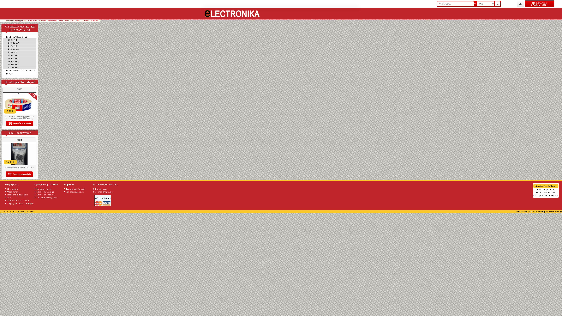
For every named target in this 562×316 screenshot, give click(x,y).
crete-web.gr (555, 212)
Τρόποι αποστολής (45, 195)
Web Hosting (538, 212)
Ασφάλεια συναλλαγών (18, 201)
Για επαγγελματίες (74, 192)
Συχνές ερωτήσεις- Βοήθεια (20, 203)
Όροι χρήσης (13, 192)
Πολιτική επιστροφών (47, 198)
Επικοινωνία (100, 189)
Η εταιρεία (12, 189)
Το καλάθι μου (43, 189)
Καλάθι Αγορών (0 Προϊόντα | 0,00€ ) (539, 4)
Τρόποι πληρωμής (45, 192)
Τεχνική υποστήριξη (75, 189)
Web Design (522, 212)
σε (475, 4)
